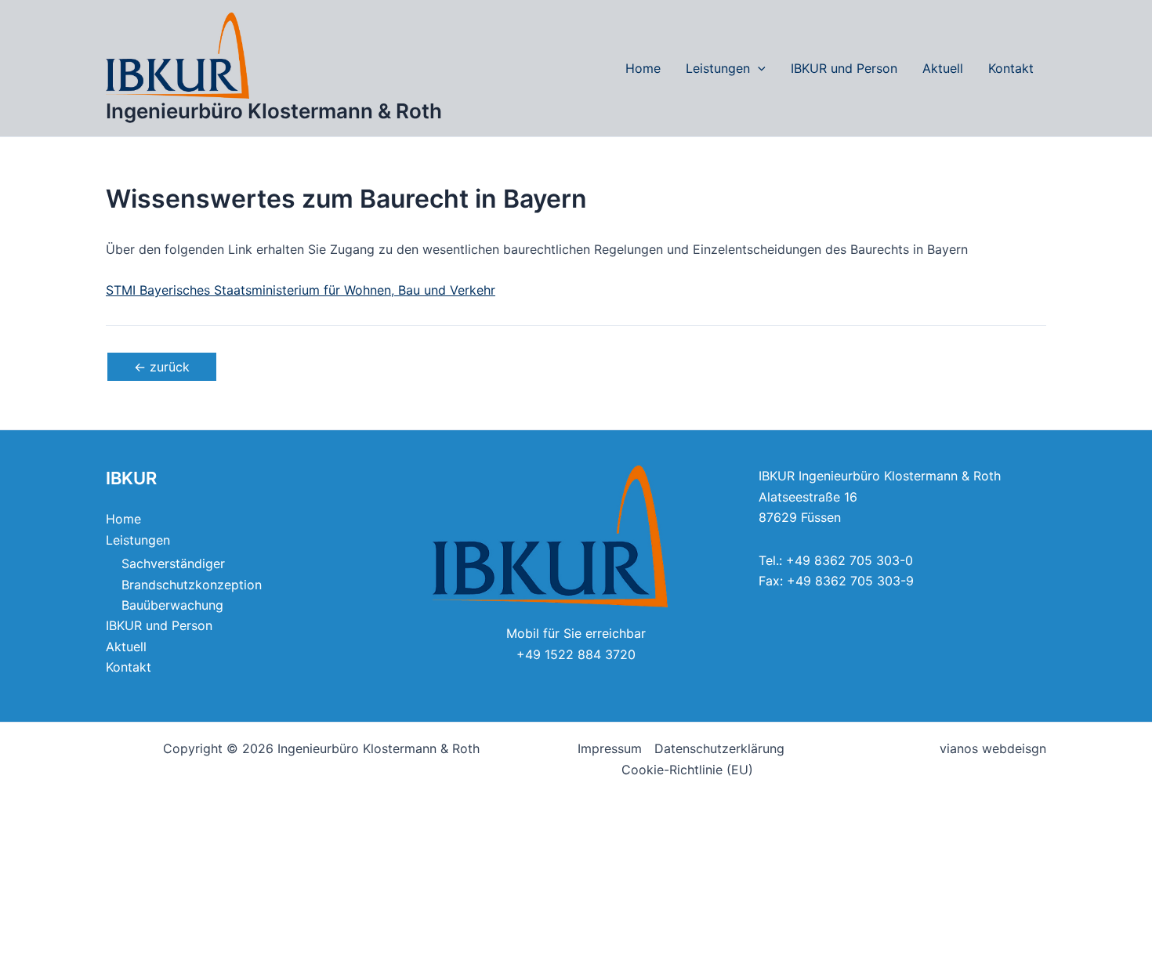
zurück (162, 367)
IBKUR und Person (844, 68)
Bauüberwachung (172, 605)
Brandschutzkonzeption (191, 584)
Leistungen (718, 68)
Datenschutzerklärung (719, 748)
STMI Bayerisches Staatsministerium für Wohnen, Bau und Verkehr (300, 290)
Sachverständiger (173, 563)
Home (643, 68)
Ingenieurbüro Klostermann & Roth (274, 111)
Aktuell (942, 68)
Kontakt (1011, 68)
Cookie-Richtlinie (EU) (687, 769)
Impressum (610, 748)
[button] (758, 68)
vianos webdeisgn (993, 748)
